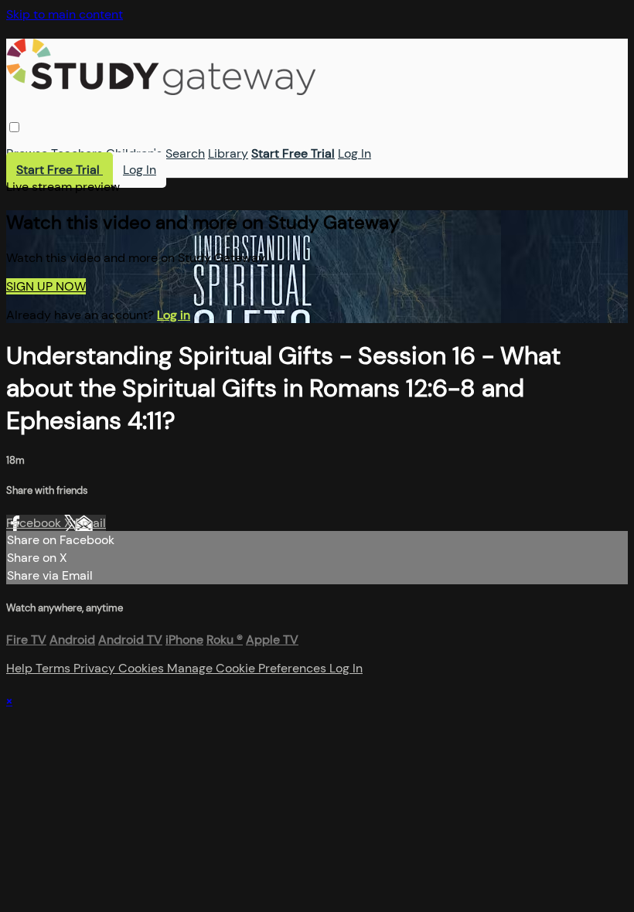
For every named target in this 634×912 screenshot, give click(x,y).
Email (90, 523)
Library (228, 153)
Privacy (95, 668)
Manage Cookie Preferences (248, 668)
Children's (134, 153)
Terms (54, 668)
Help (21, 668)
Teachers (77, 153)
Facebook (35, 523)
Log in (173, 315)
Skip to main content (64, 14)
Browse (27, 153)
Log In (354, 153)
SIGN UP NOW (46, 286)
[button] (14, 127)
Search (185, 153)
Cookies (142, 668)
